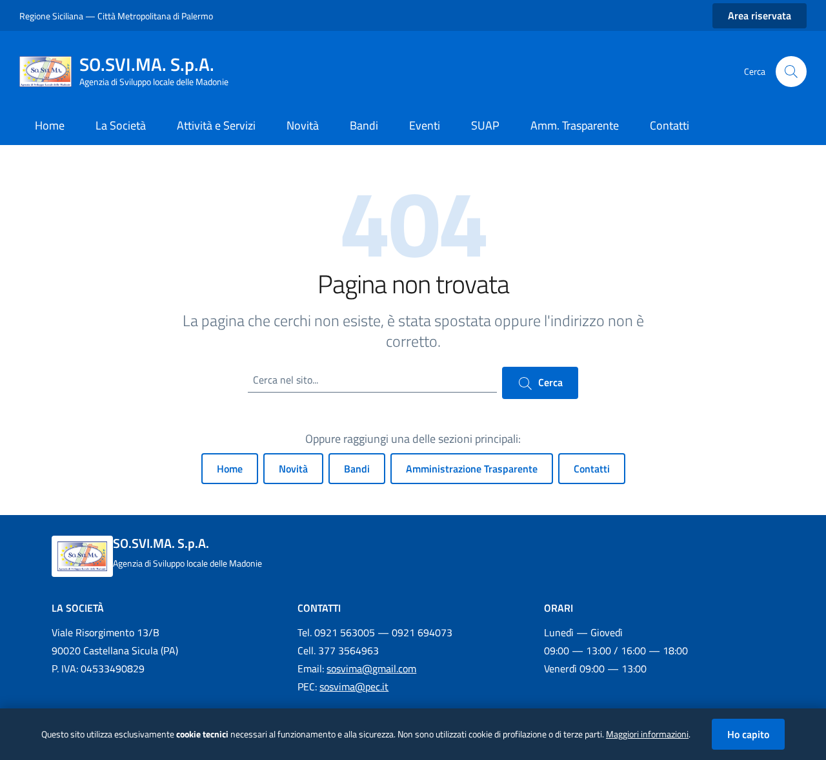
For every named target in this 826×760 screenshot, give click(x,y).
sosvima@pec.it (353, 686)
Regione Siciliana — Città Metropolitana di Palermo (116, 16)
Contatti (592, 468)
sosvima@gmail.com (371, 668)
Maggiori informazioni (647, 734)
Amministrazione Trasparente (472, 468)
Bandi (357, 468)
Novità (293, 468)
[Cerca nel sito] (791, 71)
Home (230, 468)
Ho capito (748, 734)
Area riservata (759, 15)
